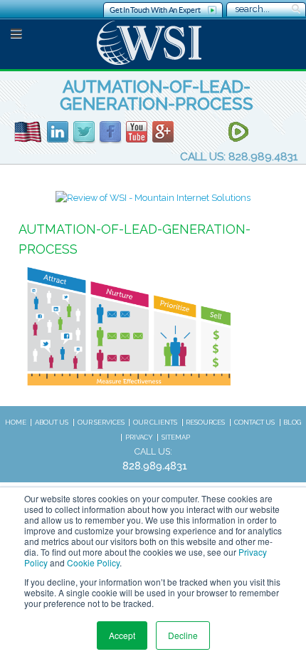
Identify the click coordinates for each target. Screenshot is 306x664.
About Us (51, 422)
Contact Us (254, 422)
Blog (292, 422)
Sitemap (176, 437)
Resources (205, 422)
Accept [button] (122, 635)
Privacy (139, 437)
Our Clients (155, 422)
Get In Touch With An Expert (155, 10)
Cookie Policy (93, 562)
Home (15, 422)
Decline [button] (183, 635)
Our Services (101, 422)
